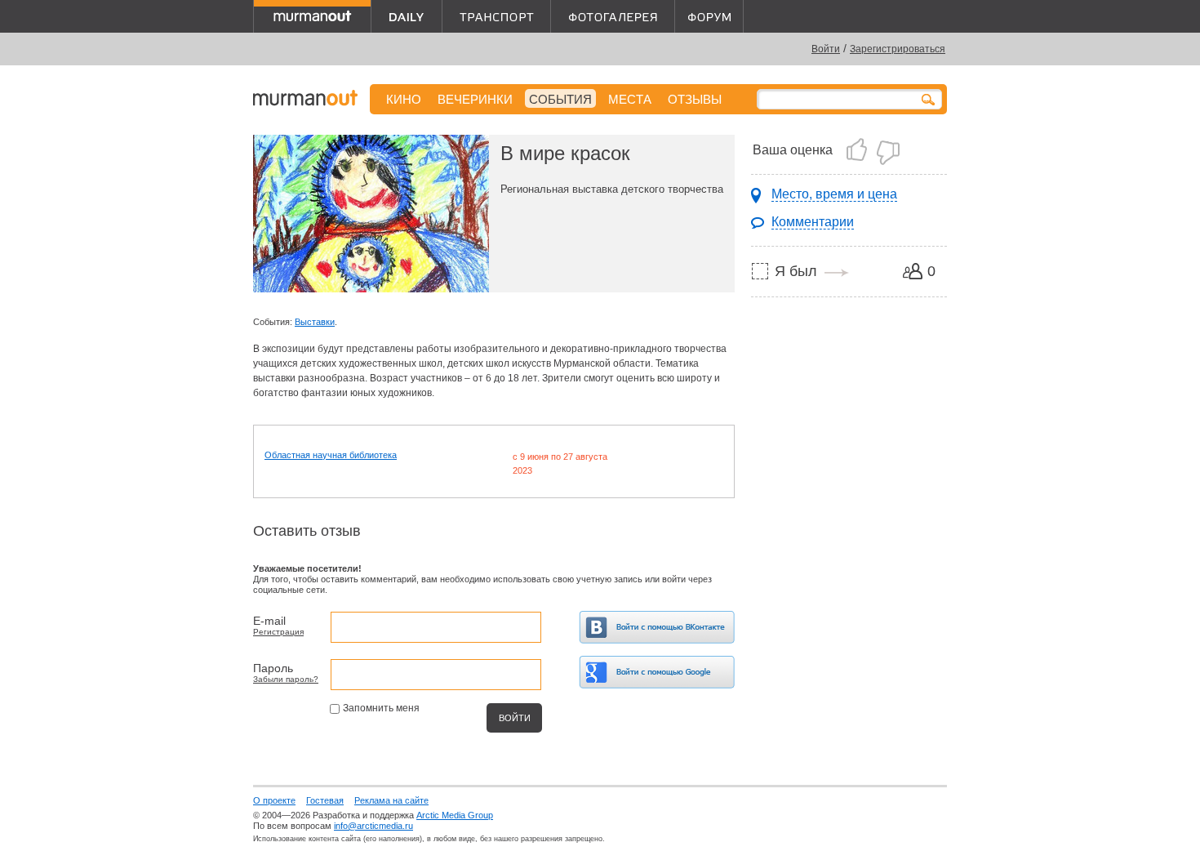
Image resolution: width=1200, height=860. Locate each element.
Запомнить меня (381, 708)
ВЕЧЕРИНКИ (475, 99)
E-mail (269, 620)
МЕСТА (629, 99)
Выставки (315, 322)
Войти (825, 49)
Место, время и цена (834, 194)
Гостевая (325, 800)
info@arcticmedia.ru (373, 826)
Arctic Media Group (454, 815)
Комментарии (812, 222)
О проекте (274, 800)
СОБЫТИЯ (560, 99)
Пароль (273, 668)
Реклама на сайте (391, 800)
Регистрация (278, 631)
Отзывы (695, 99)
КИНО (403, 99)
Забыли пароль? (285, 679)
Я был (796, 271)
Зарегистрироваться (897, 49)
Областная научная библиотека (330, 455)
